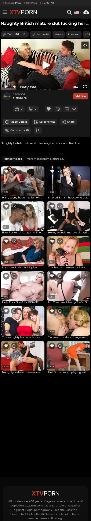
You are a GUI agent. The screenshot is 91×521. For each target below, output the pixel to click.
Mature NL (43, 34)
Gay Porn (31, 2)
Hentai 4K (48, 2)
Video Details (18, 121)
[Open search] (69, 12)
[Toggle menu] (5, 12)
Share (71, 121)
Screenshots (47, 121)
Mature (58, 34)
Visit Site (81, 96)
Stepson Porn (13, 2)
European (74, 34)
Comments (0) (19, 130)
